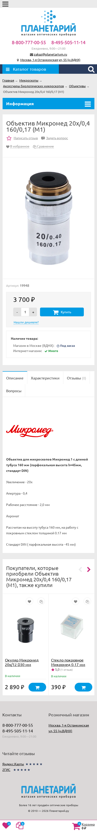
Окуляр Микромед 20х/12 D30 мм (22, 662)
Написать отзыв (26, 138)
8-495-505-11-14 (68, 42)
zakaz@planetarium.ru (50, 54)
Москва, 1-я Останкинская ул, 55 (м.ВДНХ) (50, 60)
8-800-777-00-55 (29, 42)
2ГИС (6, 769)
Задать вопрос (55, 138)
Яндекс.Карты (13, 764)
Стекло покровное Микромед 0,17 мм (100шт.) (68, 664)
